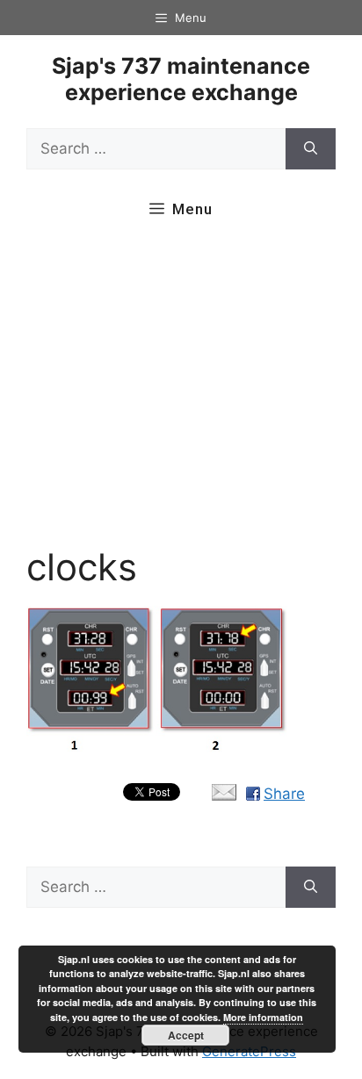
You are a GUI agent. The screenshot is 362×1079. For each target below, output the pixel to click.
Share (284, 793)
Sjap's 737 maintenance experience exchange (181, 79)
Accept (186, 1035)
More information (263, 1017)
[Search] (311, 149)
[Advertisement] (181, 392)
